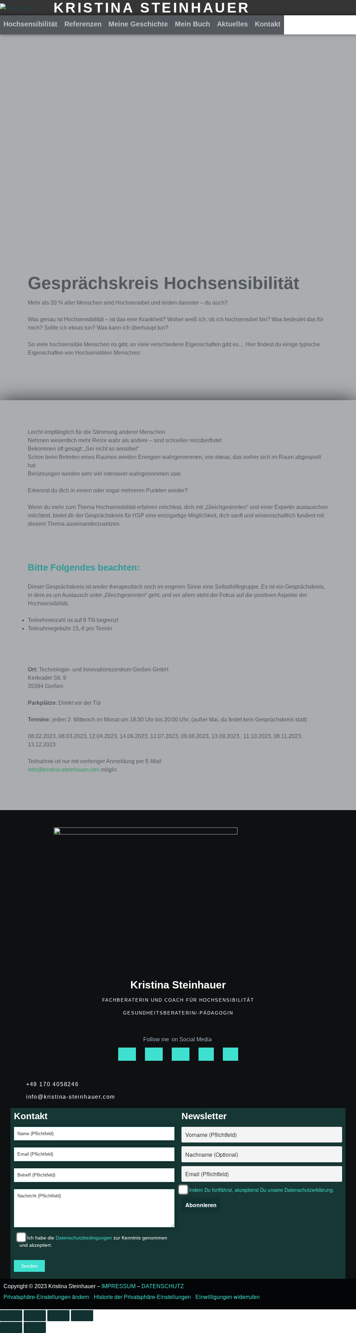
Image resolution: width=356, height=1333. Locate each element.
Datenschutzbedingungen (84, 1238)
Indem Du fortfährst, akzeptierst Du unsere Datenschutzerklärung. (261, 1189)
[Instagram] (127, 1054)
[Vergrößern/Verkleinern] (11, 1315)
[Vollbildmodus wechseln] (35, 1315)
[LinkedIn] (230, 1054)
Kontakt (268, 24)
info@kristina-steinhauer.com (63, 770)
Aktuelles (232, 24)
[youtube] (180, 1054)
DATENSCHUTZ (162, 1286)
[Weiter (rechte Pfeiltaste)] (35, 1327)
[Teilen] (58, 1315)
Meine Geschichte (138, 24)
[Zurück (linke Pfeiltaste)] (11, 1327)
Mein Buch (192, 24)
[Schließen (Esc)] (82, 1315)
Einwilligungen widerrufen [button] (227, 1297)
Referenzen (83, 24)
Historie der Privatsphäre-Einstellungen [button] (142, 1297)
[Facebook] (154, 1054)
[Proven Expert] (206, 1054)
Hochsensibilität (30, 24)
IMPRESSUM (119, 1286)
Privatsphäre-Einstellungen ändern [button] (46, 1297)
